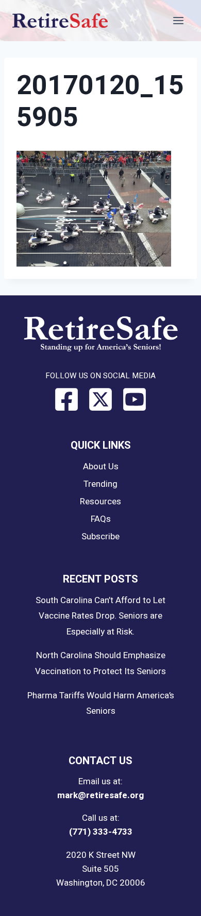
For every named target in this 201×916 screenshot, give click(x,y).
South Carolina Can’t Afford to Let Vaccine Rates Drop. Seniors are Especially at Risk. (100, 616)
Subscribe (100, 536)
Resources (100, 501)
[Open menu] (178, 20)
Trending (100, 484)
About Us (101, 466)
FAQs (101, 519)
